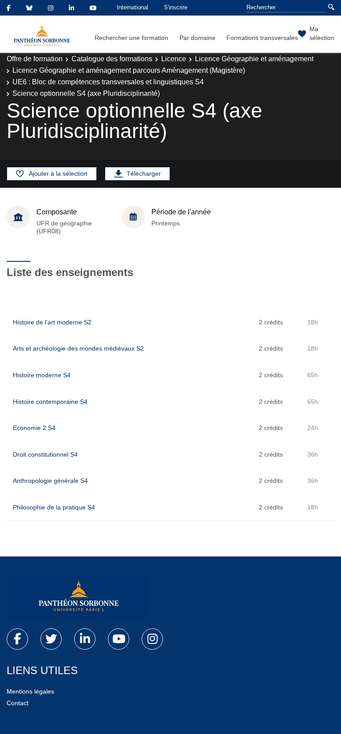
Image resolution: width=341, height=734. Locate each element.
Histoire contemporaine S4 (50, 401)
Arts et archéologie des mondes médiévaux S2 (78, 348)
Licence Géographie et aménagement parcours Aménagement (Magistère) (128, 70)
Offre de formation (35, 59)
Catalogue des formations (111, 59)
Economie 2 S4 (34, 427)
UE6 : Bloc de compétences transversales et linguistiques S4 (108, 82)
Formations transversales (262, 37)
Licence (173, 59)
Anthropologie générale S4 (50, 480)
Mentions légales (30, 691)
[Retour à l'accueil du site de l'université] (78, 597)
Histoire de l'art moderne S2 (52, 322)
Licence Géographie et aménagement (254, 59)
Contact (17, 702)
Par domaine (197, 37)
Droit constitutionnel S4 (45, 454)
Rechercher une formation (131, 37)
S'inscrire (175, 7)
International (132, 7)
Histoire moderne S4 (42, 375)
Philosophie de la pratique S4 (54, 507)
